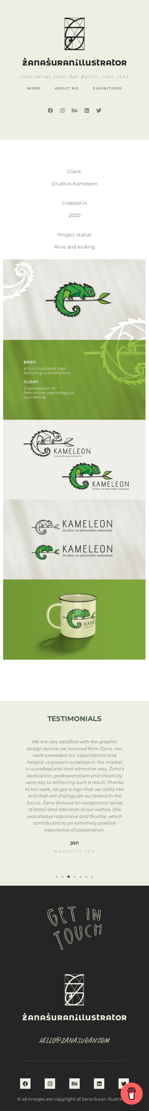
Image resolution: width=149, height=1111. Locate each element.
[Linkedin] (86, 110)
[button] (57, 877)
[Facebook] (50, 110)
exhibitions (107, 88)
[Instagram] (62, 110)
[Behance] (74, 110)
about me (67, 88)
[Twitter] (99, 110)
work (34, 88)
